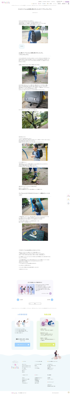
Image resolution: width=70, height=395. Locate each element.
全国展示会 (59, 3)
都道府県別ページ (64, 3)
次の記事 (21, 299)
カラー (50, 3)
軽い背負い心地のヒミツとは (51, 365)
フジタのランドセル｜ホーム (15, 5)
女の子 (40, 3)
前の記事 (48, 299)
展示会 (36, 365)
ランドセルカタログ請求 (38, 364)
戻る (35, 303)
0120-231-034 (23, 339)
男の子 (45, 3)
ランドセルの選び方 (23, 5)
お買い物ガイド (48, 1)
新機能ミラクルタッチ (50, 368)
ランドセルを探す (68, 203)
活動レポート (24, 381)
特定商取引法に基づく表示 (51, 386)
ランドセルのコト (29, 5)
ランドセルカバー (24, 369)
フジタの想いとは (53, 1)
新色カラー (23, 370)
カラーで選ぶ (24, 368)
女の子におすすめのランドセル (26, 365)
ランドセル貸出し (37, 368)
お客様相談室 (40, 1)
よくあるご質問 (44, 1)
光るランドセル (35, 3)
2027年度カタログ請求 (45, 293)
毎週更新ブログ (24, 380)
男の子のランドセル (35, 5)
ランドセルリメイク (49, 369)
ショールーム (54, 3)
